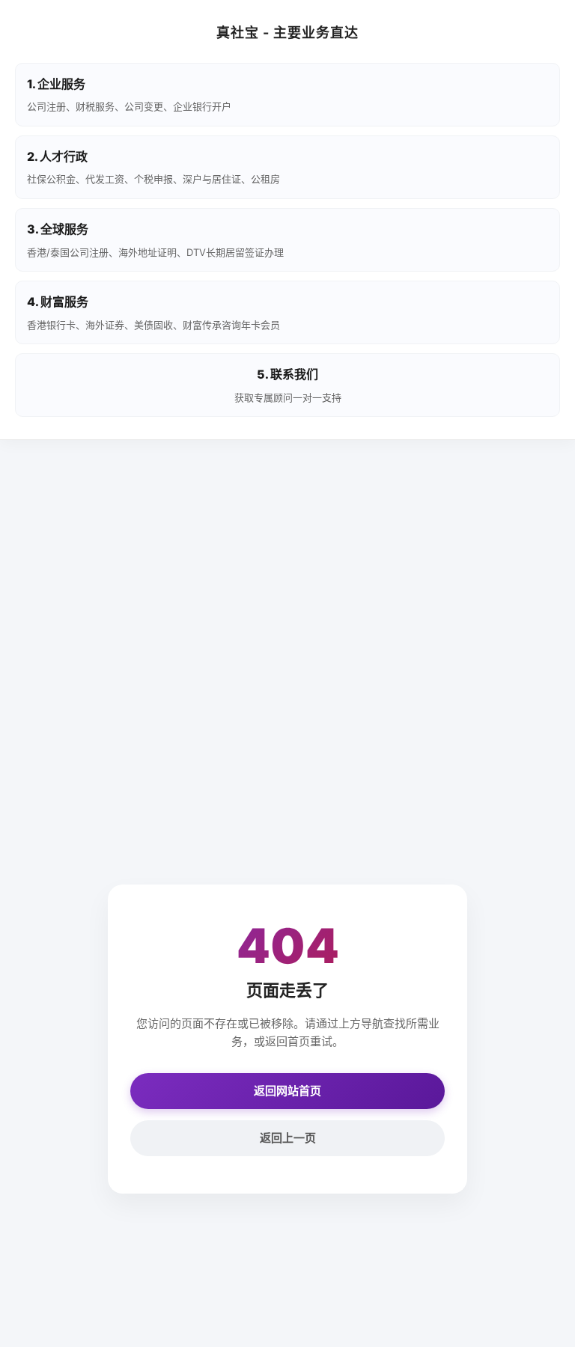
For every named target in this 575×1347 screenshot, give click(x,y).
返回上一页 (288, 1138)
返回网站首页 (287, 1091)
